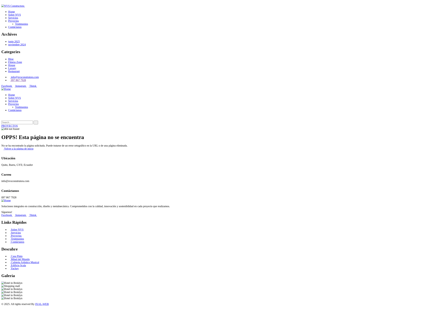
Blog (10, 59)
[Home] (6, 89)
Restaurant (14, 71)
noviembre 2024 (17, 44)
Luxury (12, 68)
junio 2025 (14, 41)
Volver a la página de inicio (18, 148)
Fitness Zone (15, 62)
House (11, 65)
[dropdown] (2, 2)
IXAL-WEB (42, 304)
